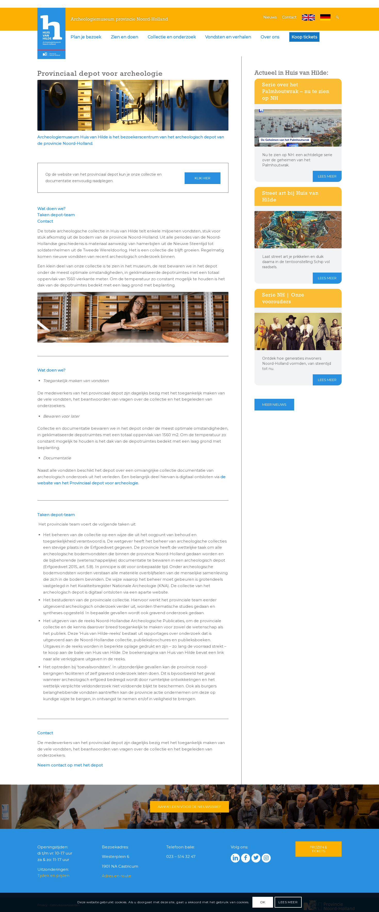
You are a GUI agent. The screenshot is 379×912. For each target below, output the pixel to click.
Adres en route (116, 875)
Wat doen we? (51, 208)
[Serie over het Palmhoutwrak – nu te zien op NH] (298, 128)
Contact (289, 17)
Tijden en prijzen (53, 875)
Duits (325, 17)
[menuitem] (86, 37)
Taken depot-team (56, 214)
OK (262, 902)
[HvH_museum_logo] (51, 33)
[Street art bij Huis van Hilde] (298, 229)
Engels (308, 17)
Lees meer (327, 176)
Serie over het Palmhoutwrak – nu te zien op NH (295, 91)
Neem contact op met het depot (70, 765)
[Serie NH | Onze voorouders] (298, 331)
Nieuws (270, 17)
